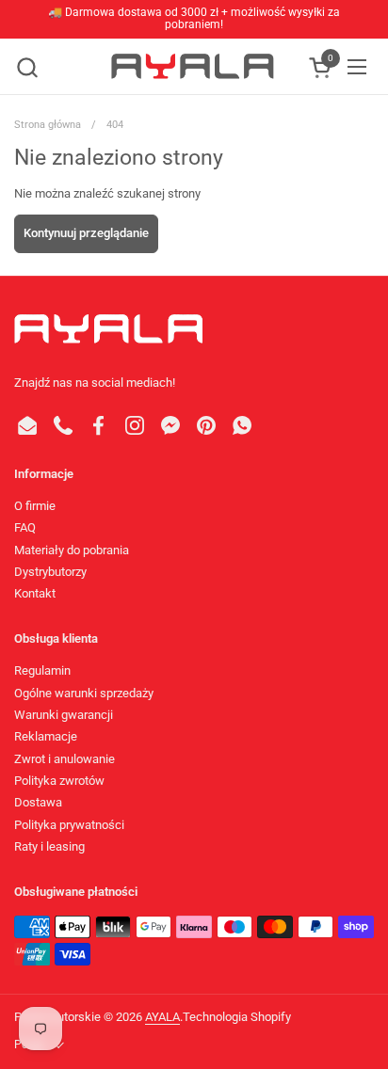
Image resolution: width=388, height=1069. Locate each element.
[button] (27, 67)
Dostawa (38, 802)
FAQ (25, 527)
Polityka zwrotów (59, 781)
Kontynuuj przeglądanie (86, 233)
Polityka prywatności (69, 825)
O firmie (35, 506)
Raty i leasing (49, 846)
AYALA (162, 1017)
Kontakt (35, 593)
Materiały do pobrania (71, 550)
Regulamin (42, 670)
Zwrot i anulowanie (64, 759)
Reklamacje (45, 736)
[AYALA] (192, 67)
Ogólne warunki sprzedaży (84, 693)
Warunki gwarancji (63, 715)
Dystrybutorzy (50, 572)
